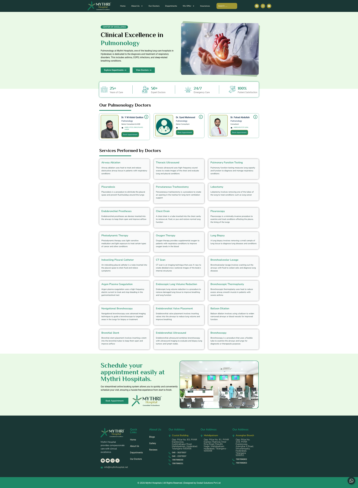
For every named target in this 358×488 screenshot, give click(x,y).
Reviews (153, 449)
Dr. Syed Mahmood (185, 117)
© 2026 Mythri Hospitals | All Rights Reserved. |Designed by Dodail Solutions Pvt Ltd (179, 483)
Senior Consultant (182, 124)
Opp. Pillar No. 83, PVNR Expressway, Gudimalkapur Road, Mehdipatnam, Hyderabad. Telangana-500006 (185, 444)
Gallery (152, 443)
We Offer (187, 6)
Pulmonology (127, 121)
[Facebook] (257, 6)
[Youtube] (269, 6)
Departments (171, 6)
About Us (135, 6)
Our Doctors (154, 6)
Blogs (152, 437)
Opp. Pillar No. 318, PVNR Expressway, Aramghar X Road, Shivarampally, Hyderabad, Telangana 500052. (245, 447)
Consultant (234, 124)
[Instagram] (263, 6)
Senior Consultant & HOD (130, 124)
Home (123, 6)
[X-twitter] (117, 460)
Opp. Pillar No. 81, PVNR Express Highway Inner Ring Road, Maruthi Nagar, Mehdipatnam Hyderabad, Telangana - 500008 (216, 445)
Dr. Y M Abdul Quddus (132, 117)
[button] (114, 27)
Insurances (205, 6)
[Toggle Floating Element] (351, 481)
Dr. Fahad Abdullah (240, 117)
